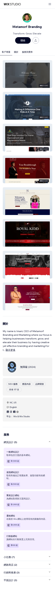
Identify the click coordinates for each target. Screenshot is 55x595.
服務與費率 (27, 52)
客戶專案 (6, 52)
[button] (27, 74)
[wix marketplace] (12, 4)
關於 (16, 52)
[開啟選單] (50, 4)
